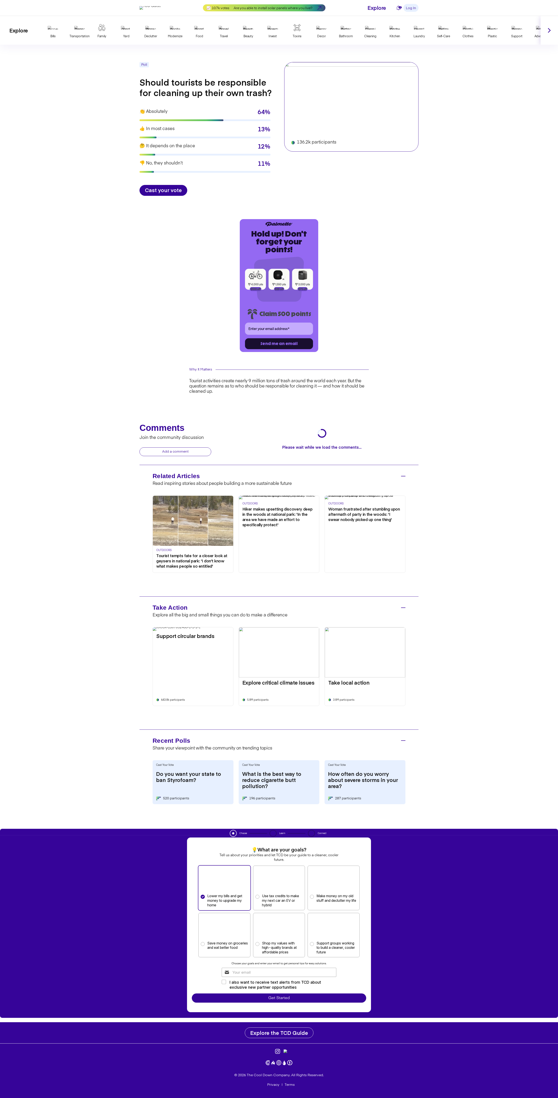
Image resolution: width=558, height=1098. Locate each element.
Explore (376, 7)
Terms (290, 1085)
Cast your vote (163, 189)
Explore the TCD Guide (279, 1032)
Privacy (273, 1085)
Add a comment (175, 451)
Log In (411, 8)
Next (549, 30)
